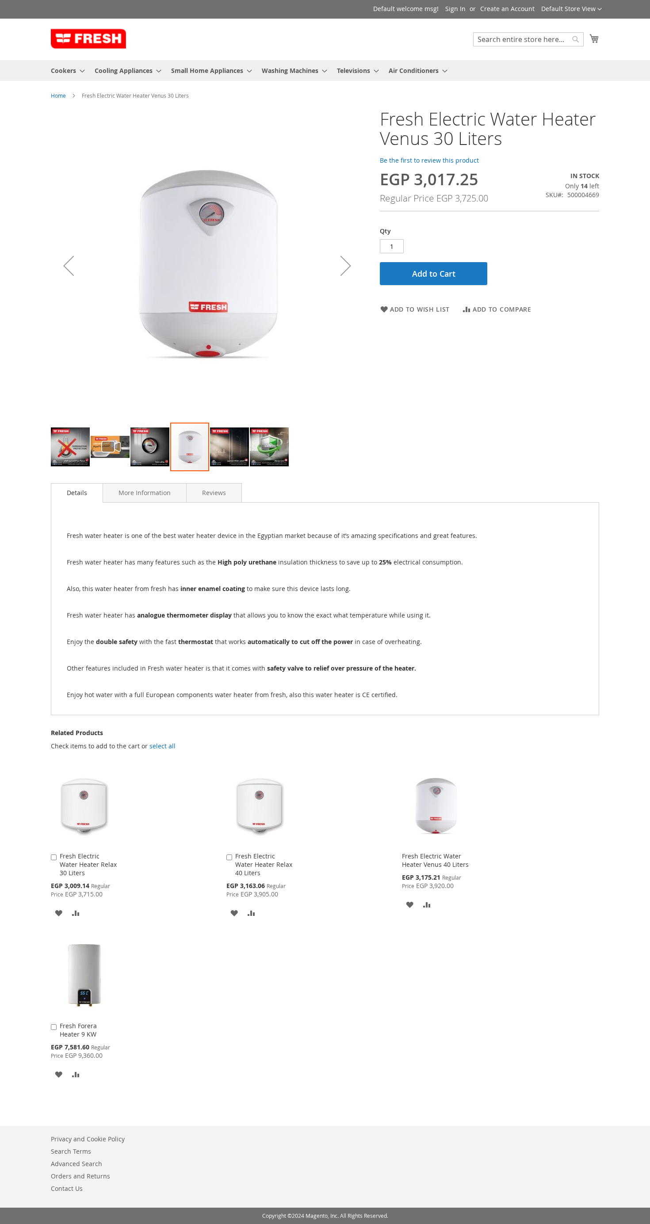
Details (77, 492)
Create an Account (507, 8)
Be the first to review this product (429, 160)
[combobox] (528, 39)
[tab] (77, 493)
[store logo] (88, 39)
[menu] (325, 70)
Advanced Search (76, 1163)
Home (58, 95)
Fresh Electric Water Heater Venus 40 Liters (435, 860)
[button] (571, 9)
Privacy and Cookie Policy (88, 1139)
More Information (145, 492)
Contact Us (67, 1188)
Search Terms (71, 1151)
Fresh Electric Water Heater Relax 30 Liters (88, 864)
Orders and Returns (80, 1176)
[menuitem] (65, 70)
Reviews (214, 492)
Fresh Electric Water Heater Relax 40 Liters (263, 864)
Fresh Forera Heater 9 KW (78, 1030)
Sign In (455, 8)
